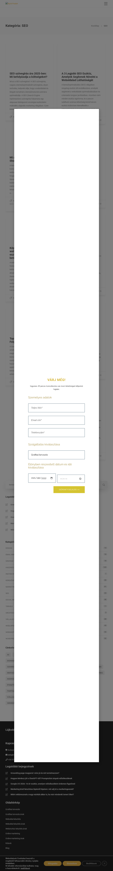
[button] (95, 113)
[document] (56, 435)
